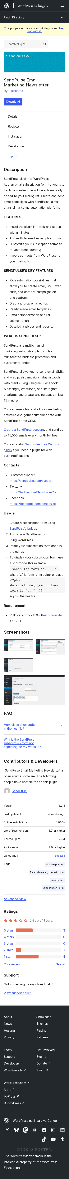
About (8, 1017)
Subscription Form (53, 887)
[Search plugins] (44, 44)
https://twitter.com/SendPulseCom (34, 492)
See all (60, 964)
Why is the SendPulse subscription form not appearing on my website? (22, 743)
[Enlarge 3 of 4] (28, 663)
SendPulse (16, 91)
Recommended (53, 615)
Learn (8, 1050)
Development (17, 146)
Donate (43, 1063)
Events (41, 1057)
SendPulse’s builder (23, 528)
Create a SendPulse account (24, 429)
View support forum (17, 993)
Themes (42, 1024)
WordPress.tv (15, 1070)
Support (13, 156)
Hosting (9, 1030)
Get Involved (45, 1050)
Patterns (42, 1037)
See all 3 (60, 855)
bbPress (11, 1096)
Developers (12, 1063)
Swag (42, 1070)
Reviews (14, 126)
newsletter (57, 880)
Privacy (9, 1037)
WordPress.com (17, 1083)
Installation (15, 136)
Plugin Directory (14, 17)
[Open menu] (63, 6)
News (8, 1024)
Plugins (41, 1030)
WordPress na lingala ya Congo (35, 1121)
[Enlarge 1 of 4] (28, 644)
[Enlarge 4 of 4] (60, 680)
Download (13, 101)
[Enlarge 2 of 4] (60, 644)
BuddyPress (14, 1103)
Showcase (43, 1017)
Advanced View (15, 899)
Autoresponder (55, 864)
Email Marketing (39, 872)
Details (12, 116)
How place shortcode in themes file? (19, 726)
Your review (12, 964)
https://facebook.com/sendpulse (33, 504)
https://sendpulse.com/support (31, 481)
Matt (9, 1090)
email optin (57, 872)
